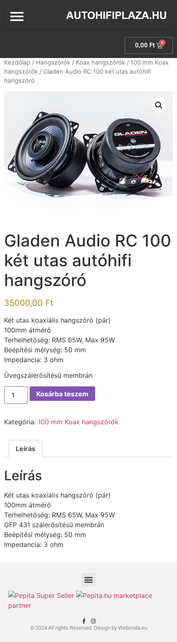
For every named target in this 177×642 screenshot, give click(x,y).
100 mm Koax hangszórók (78, 422)
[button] (158, 105)
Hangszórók (53, 62)
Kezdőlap (17, 62)
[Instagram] (93, 621)
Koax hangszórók (100, 62)
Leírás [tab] (25, 448)
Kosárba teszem (62, 394)
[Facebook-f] (83, 621)
